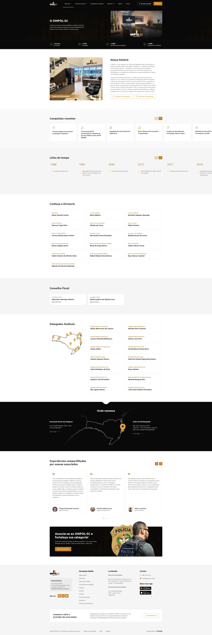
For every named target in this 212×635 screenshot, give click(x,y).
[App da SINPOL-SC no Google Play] (145, 588)
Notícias (120, 3)
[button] (52, 78)
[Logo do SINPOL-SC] (53, 4)
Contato (128, 3)
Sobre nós (67, 3)
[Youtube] (66, 595)
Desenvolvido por (151, 631)
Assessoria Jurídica (80, 3)
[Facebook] (59, 595)
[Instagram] (63, 595)
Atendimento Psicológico (97, 3)
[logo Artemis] (159, 631)
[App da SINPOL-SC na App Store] (145, 593)
